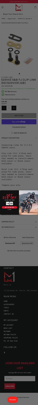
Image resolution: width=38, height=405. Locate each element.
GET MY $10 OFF (9, 207)
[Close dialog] (1, 191)
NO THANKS (9, 209)
